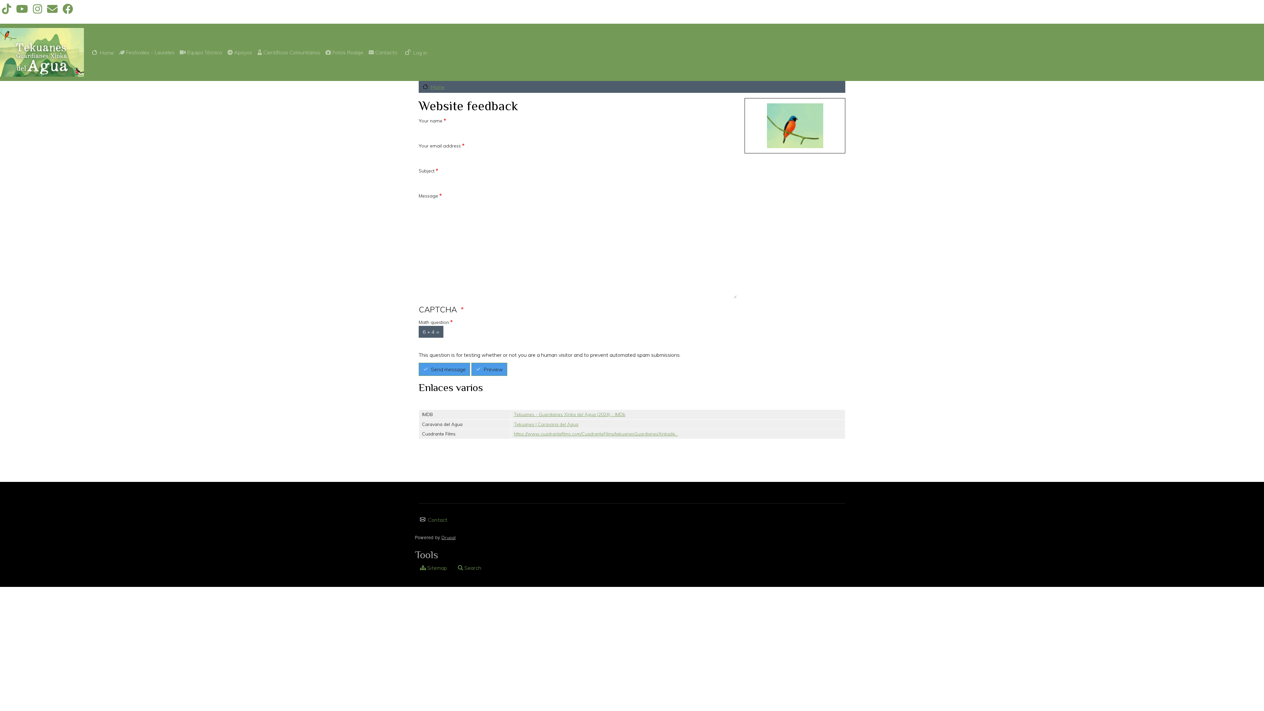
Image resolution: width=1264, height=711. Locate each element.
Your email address (440, 146)
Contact (437, 519)
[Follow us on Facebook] (68, 11)
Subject (426, 171)
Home (107, 52)
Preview (493, 369)
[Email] (52, 11)
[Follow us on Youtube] (22, 11)
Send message (448, 369)
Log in (420, 52)
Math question (434, 322)
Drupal (448, 537)
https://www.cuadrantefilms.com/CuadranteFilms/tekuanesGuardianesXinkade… (596, 433)
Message (428, 196)
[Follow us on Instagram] (37, 11)
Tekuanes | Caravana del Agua (546, 424)
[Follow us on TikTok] (6, 11)
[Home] (42, 52)
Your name (430, 121)
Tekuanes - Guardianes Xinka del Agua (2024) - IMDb (569, 414)
